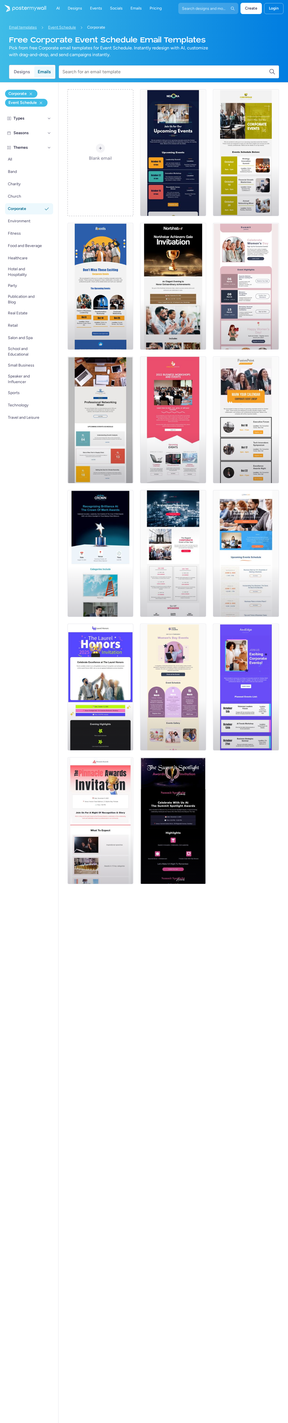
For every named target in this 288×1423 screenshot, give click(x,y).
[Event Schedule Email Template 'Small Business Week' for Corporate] (246, 553)
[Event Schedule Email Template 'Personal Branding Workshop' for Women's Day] (246, 286)
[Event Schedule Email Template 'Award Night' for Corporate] (101, 820)
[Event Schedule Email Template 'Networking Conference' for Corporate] (173, 553)
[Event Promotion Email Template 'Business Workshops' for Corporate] (173, 419)
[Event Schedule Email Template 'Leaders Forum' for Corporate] (246, 687)
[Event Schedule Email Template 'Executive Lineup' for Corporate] (246, 419)
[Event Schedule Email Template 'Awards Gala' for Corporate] (173, 286)
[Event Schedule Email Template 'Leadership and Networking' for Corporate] (101, 286)
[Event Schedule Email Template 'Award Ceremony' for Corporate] (101, 687)
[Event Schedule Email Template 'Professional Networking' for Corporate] (101, 419)
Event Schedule (62, 27)
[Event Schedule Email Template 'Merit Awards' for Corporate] (101, 553)
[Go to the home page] (23, 8)
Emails (44, 71)
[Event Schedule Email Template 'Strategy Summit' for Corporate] (246, 152)
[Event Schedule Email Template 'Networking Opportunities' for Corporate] (173, 152)
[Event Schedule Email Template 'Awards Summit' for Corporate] (173, 820)
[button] (49, 118)
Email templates (23, 27)
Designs (22, 71)
